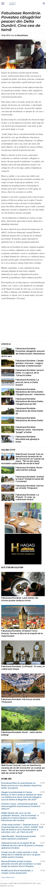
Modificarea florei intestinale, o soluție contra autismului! (17, 871)
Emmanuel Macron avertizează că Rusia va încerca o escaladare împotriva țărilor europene (21, 785)
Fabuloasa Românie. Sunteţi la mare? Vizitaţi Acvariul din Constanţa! (30, 479)
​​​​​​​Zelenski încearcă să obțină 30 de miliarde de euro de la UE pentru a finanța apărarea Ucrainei (22, 845)
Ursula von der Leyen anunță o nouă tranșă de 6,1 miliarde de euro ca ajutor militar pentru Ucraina (20, 854)
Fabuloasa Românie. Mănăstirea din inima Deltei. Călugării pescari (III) (30, 401)
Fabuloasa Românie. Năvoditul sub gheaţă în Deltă (27, 439)
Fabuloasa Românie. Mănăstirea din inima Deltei (29, 419)
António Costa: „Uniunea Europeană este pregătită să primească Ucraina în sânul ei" (20, 806)
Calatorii (18, 567)
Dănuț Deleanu (22, 35)
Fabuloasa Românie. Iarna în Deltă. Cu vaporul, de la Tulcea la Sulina (30, 373)
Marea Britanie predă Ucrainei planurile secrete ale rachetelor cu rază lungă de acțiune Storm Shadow (21, 863)
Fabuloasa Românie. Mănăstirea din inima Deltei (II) (29, 411)
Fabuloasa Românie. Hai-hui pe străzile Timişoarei (29, 487)
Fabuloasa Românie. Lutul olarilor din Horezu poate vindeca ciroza (19, 599)
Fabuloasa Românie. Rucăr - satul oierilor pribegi (30, 468)
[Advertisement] (23, 324)
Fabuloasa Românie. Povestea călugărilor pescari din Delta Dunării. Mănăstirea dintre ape (23, 352)
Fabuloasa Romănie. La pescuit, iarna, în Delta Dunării (27, 382)
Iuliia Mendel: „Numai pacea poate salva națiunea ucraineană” (18, 837)
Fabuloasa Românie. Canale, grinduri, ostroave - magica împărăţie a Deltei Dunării (30, 363)
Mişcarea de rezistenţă (23, 4)
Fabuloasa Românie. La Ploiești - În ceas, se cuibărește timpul (27, 497)
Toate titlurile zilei (7, 877)
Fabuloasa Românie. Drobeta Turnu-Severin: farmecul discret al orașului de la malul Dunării (22, 633)
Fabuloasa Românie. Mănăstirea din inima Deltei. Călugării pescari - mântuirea (30, 392)
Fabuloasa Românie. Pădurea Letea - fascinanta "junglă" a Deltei (29, 429)
